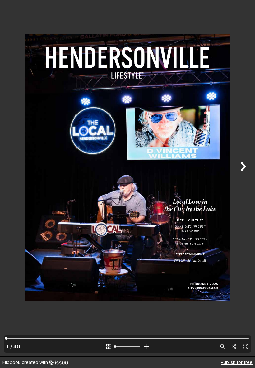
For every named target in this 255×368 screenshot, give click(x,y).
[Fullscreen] (245, 346)
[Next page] (242, 178)
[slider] (127, 346)
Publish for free (237, 362)
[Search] (223, 346)
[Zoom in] (146, 346)
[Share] (234, 346)
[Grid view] (109, 346)
